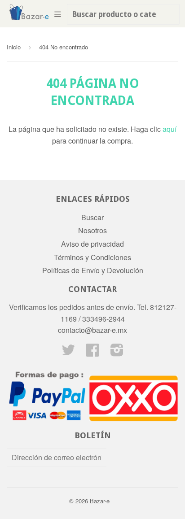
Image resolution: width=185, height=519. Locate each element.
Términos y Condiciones (92, 257)
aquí (169, 129)
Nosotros (92, 230)
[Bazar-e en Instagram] (117, 352)
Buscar (92, 217)
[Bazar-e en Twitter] (68, 352)
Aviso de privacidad (92, 244)
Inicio (14, 47)
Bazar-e (100, 501)
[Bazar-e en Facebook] (92, 352)
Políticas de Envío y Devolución (92, 270)
